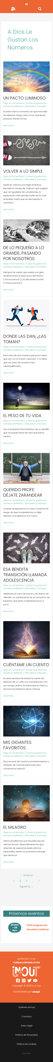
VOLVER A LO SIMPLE (23, 171)
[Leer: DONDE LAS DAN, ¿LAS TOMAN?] (26, 314)
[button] (26, 4)
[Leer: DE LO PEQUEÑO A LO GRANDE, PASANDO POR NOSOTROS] (26, 230)
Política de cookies (26, 1043)
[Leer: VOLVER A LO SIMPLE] (26, 150)
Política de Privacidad (26, 1034)
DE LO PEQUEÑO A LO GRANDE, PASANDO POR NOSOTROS (23, 253)
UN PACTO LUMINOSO (24, 98)
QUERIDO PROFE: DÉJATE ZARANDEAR (22, 492)
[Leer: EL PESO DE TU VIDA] (26, 396)
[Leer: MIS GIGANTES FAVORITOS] (26, 720)
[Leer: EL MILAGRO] (26, 803)
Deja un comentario (13, 103)
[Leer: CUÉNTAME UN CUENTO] (26, 639)
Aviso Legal (26, 1025)
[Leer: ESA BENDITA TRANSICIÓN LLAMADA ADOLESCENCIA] (26, 547)
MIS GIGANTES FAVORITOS (17, 745)
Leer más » (8, 125)
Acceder (26, 1053)
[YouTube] (35, 980)
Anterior (26, 875)
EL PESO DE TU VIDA (22, 416)
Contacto (26, 1016)
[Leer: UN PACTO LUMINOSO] (26, 76)
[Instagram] (24, 980)
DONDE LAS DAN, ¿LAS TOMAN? (24, 339)
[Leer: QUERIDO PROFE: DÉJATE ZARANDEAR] (26, 468)
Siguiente (26, 886)
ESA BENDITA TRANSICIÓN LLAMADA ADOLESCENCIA (25, 574)
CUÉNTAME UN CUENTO (26, 665)
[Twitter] (29, 980)
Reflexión (18, 106)
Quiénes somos (26, 1007)
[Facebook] (18, 980)
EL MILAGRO (14, 827)
